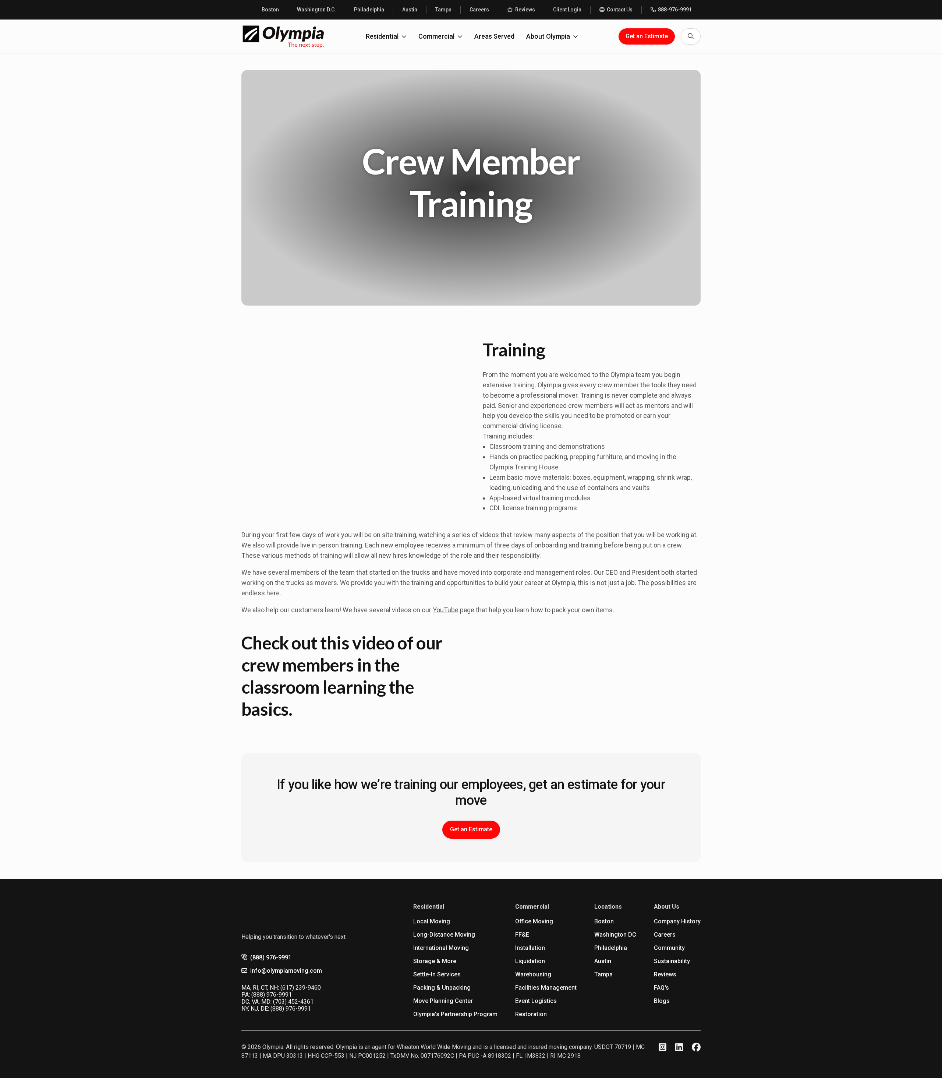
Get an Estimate (647, 36)
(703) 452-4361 (293, 1001)
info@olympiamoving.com (286, 970)
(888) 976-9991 (270, 957)
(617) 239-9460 (300, 987)
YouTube (445, 610)
